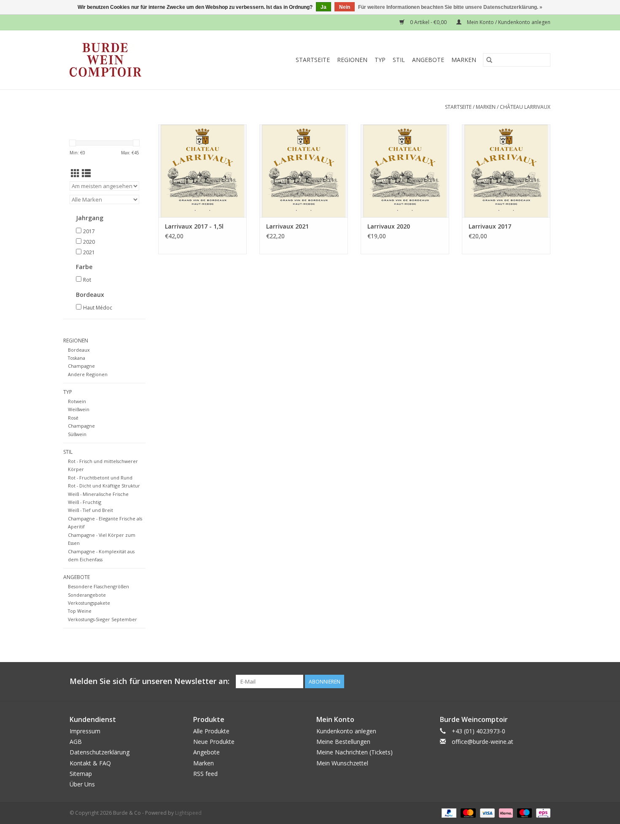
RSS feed (205, 774)
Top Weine (80, 611)
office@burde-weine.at (482, 742)
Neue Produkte (214, 742)
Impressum (85, 731)
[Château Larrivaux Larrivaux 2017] (506, 170)
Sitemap (81, 774)
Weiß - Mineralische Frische (98, 494)
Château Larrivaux (525, 106)
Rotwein (77, 401)
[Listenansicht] (86, 173)
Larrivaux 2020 (388, 226)
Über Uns (82, 784)
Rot (87, 279)
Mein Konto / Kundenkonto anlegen (508, 22)
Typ (380, 60)
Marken (463, 60)
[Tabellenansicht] (75, 173)
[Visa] (486, 812)
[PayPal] (448, 812)
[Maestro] (523, 812)
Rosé (73, 418)
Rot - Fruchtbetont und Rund (100, 477)
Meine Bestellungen (343, 742)
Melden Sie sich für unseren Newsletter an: (149, 681)
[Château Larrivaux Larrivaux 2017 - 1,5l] (202, 170)
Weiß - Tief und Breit (90, 510)
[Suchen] (489, 60)
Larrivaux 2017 (490, 226)
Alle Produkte (211, 731)
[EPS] (541, 812)
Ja (323, 7)
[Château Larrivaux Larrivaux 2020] (405, 170)
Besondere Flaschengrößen (98, 586)
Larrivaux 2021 (287, 226)
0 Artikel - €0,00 (428, 22)
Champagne (81, 366)
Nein (344, 7)
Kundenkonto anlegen (346, 731)
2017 (89, 231)
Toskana (76, 358)
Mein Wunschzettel (342, 763)
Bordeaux (79, 350)
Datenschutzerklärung (99, 752)
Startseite (313, 60)
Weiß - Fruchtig (84, 502)
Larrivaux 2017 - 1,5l (194, 226)
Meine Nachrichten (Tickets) (354, 752)
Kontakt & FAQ (90, 763)
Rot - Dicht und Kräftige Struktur (104, 485)
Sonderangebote (87, 595)
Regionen (352, 60)
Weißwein (78, 409)
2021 (89, 252)
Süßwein (77, 434)
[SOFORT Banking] (505, 812)
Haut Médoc (97, 307)
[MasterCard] (467, 812)
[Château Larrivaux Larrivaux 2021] (303, 170)
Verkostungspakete (89, 603)
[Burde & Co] (122, 60)
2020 (89, 241)
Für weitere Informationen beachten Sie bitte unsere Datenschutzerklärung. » (450, 7)
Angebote (428, 60)
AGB (76, 742)
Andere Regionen (88, 374)
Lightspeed (188, 812)
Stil (399, 60)
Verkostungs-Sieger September (102, 619)
